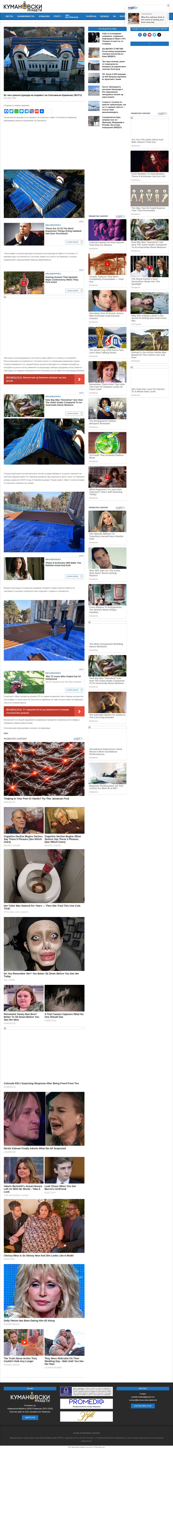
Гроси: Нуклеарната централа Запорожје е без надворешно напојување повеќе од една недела (112, 92)
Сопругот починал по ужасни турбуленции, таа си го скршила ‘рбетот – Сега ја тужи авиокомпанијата (114, 107)
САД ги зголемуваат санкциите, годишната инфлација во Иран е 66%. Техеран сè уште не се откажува (114, 38)
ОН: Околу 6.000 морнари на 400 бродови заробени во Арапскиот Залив (114, 76)
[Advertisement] (149, 64)
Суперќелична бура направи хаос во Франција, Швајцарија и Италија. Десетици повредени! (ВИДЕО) (113, 122)
